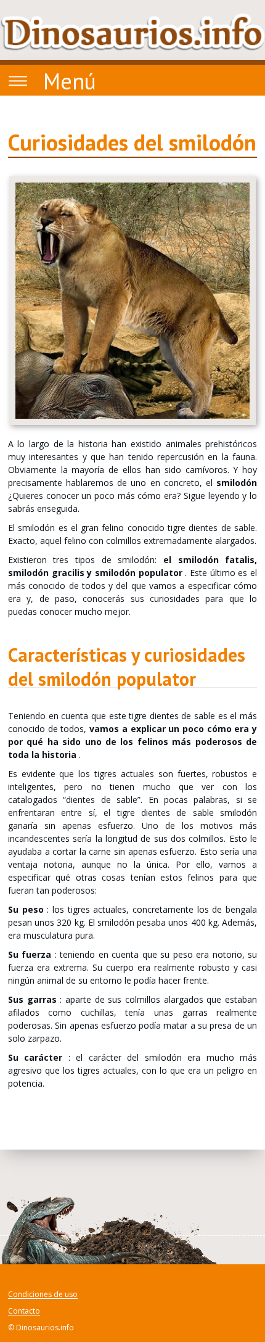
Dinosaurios (132, 32)
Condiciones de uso (43, 1295)
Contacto (24, 1311)
